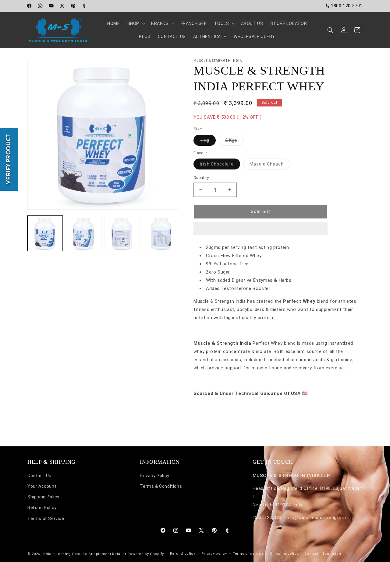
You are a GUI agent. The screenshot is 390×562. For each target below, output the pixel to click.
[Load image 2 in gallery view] (83, 233)
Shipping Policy (43, 497)
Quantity (201, 177)
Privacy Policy (154, 475)
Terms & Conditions (161, 486)
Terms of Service (45, 518)
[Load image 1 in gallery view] (45, 233)
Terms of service (248, 554)
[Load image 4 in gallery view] (160, 233)
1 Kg (208, 142)
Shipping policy (284, 554)
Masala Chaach (270, 165)
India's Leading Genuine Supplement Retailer (84, 554)
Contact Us (39, 475)
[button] (260, 229)
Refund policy (182, 554)
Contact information (322, 554)
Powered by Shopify (145, 554)
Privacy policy (214, 554)
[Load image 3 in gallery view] (122, 233)
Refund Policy (42, 507)
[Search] (330, 30)
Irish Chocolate (220, 165)
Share (206, 411)
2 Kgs (234, 142)
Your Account (41, 486)
